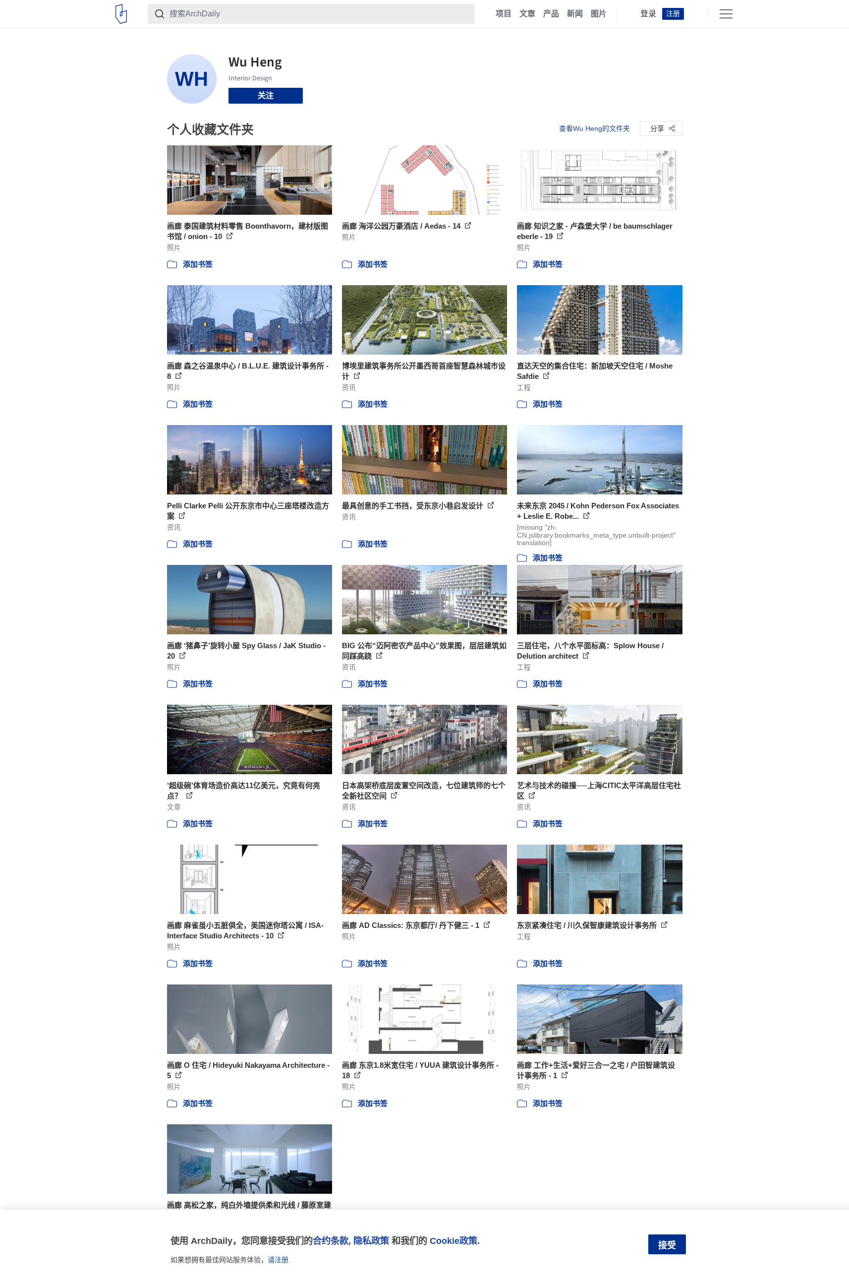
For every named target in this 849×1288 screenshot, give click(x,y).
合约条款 (330, 1240)
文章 (527, 13)
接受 (667, 1245)
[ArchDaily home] (121, 14)
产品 (551, 13)
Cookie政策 (453, 1240)
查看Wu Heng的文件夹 (594, 128)
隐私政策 (371, 1240)
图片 (599, 13)
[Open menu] (726, 14)
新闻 (575, 13)
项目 (503, 13)
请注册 (278, 1260)
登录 (648, 13)
